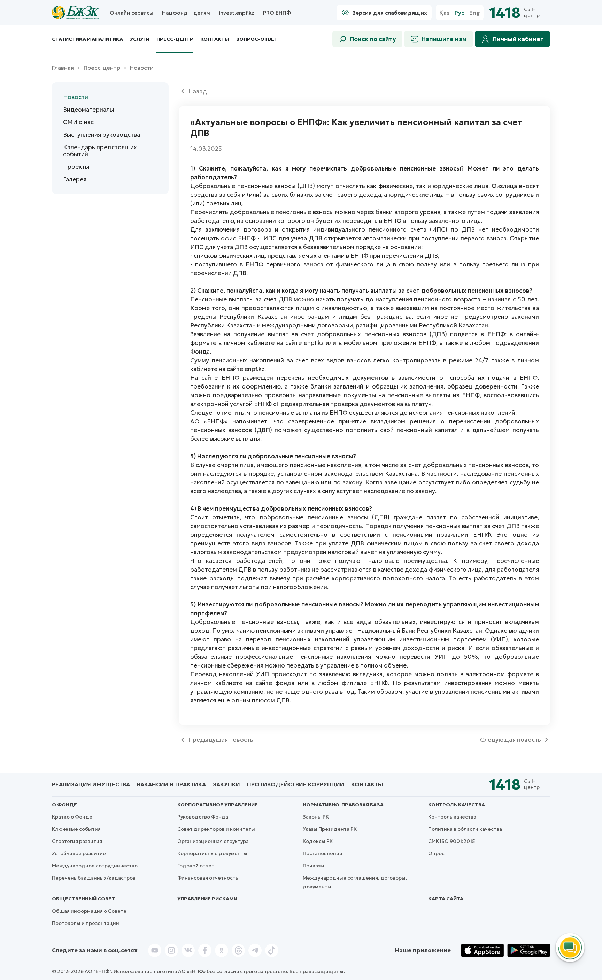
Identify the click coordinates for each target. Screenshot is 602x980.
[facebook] (204, 950)
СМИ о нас (78, 122)
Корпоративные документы (212, 853)
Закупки (226, 784)
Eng (474, 12)
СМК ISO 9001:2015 (451, 841)
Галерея (74, 179)
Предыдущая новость (220, 739)
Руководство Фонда (202, 817)
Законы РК (316, 817)
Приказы (313, 865)
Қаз (444, 12)
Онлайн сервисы (131, 12)
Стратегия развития (77, 841)
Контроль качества (456, 804)
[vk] (188, 950)
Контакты (214, 39)
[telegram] (255, 950)
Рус (459, 12)
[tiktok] (271, 950)
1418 (504, 13)
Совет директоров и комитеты (216, 829)
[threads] (238, 950)
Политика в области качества (465, 829)
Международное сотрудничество (95, 865)
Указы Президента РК (330, 829)
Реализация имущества (91, 784)
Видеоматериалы (88, 109)
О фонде (64, 804)
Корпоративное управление (217, 804)
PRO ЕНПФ (277, 12)
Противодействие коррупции (295, 784)
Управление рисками (207, 899)
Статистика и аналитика (87, 39)
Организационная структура (213, 841)
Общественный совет (83, 899)
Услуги (139, 39)
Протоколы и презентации (85, 923)
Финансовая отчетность (207, 878)
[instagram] (171, 950)
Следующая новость (510, 739)
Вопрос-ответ (257, 39)
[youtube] (154, 950)
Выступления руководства (101, 134)
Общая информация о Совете (89, 911)
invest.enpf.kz (236, 12)
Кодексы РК (318, 841)
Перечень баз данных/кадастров (94, 878)
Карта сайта (445, 899)
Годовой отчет (195, 865)
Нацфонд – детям (186, 12)
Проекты (76, 167)
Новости (75, 97)
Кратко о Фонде (72, 817)
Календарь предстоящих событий (100, 150)
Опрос (436, 853)
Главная (63, 68)
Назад (197, 91)
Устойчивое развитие (79, 853)
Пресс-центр (174, 39)
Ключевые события (76, 829)
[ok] (221, 950)
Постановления (322, 853)
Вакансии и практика (171, 784)
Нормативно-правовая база (343, 804)
